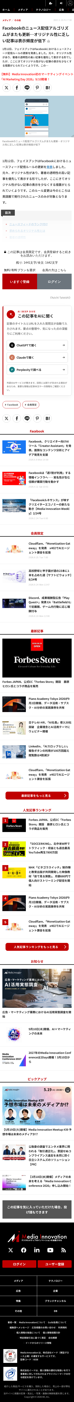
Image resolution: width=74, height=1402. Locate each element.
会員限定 (32, 404)
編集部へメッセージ (19, 1327)
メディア (23, 9)
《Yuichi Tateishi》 (60, 297)
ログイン (19, 1264)
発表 (49, 167)
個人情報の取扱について (28, 1332)
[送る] (27, 88)
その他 (18, 1311)
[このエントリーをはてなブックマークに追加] (47, 88)
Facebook (12, 404)
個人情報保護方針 (51, 1332)
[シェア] (17, 88)
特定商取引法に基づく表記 (33, 1337)
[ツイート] (6, 88)
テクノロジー (43, 9)
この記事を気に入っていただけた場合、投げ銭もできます (37, 1209)
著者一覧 (12, 1322)
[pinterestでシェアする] (37, 88)
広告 (61, 9)
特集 (18, 1300)
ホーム (6, 9)
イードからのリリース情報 (38, 1342)
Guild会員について (57, 1322)
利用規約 (62, 1327)
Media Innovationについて (32, 1322)
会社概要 (52, 1337)
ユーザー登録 (54, 1264)
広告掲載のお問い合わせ (44, 1327)
